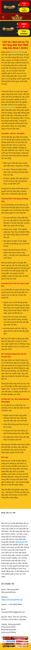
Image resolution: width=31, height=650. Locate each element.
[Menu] (3, 17)
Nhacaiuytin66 (21, 542)
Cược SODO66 (24, 10)
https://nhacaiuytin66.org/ (12, 600)
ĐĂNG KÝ (24, 4)
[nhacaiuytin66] (17, 17)
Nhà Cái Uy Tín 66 (8, 107)
